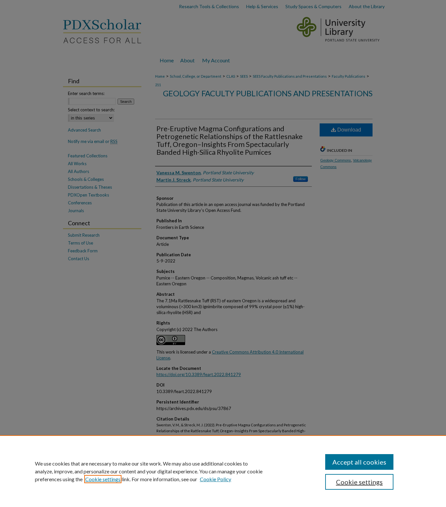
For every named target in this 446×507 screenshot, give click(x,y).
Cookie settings (102, 479)
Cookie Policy (215, 479)
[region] (223, 471)
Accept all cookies (359, 462)
